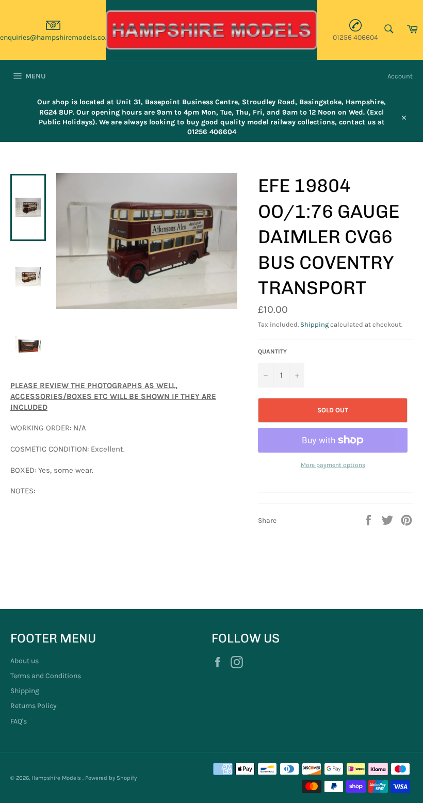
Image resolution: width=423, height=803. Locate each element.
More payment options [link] (333, 465)
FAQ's (18, 721)
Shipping (314, 324)
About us (24, 660)
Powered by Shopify (111, 778)
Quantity (272, 351)
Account (400, 76)
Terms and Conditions (45, 675)
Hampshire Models (57, 778)
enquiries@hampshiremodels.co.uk (57, 37)
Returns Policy (33, 705)
